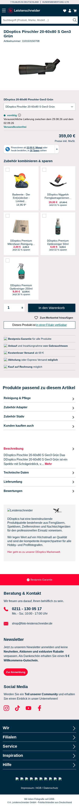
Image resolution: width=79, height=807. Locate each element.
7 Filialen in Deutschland (24, 2)
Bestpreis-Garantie (41, 579)
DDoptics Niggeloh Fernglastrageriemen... (58, 196)
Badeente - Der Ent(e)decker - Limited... (21, 198)
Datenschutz (51, 787)
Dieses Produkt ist (39, 324)
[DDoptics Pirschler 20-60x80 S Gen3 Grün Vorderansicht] (39, 66)
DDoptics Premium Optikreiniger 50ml (58, 242)
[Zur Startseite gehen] (23, 10)
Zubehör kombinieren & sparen (28, 161)
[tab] (39, 456)
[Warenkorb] (75, 11)
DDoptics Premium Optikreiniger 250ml (21, 287)
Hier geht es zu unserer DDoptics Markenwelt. (34, 551)
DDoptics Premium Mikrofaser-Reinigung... (21, 242)
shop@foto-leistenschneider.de (32, 623)
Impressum (27, 787)
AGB (38, 787)
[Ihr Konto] (69, 11)
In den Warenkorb (52, 308)
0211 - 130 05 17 (27, 608)
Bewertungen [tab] (13, 490)
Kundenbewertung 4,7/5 (55, 2)
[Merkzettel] (64, 11)
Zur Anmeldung (15, 672)
